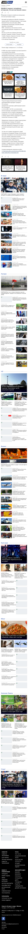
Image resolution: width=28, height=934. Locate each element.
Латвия (8, 5)
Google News (9, 44)
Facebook (19, 44)
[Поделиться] (8, 13)
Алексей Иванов (24, 6)
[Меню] (26, 2)
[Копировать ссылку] (5, 13)
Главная (3, 5)
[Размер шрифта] (2, 13)
